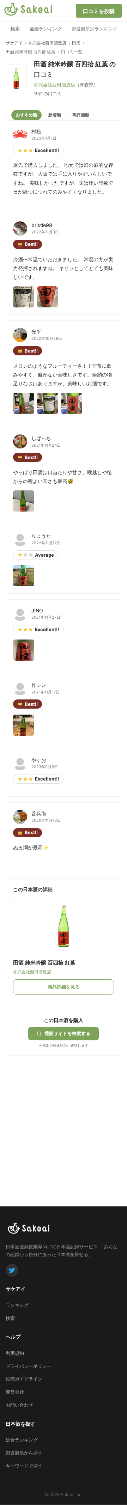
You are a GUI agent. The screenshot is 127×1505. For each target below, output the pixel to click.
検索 (15, 28)
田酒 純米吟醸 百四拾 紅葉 (30, 51)
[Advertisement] (63, 1119)
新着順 (54, 114)
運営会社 (15, 1392)
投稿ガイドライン (24, 1379)
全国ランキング (46, 28)
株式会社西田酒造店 (47, 42)
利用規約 (15, 1353)
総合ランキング (22, 1440)
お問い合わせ (19, 1405)
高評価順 (80, 114)
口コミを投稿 (99, 11)
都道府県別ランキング (94, 28)
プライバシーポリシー (29, 1366)
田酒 (76, 42)
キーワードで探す (24, 1466)
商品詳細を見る (64, 987)
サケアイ (14, 42)
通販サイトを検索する (67, 1033)
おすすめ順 (26, 114)
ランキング (17, 1305)
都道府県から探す (24, 1453)
